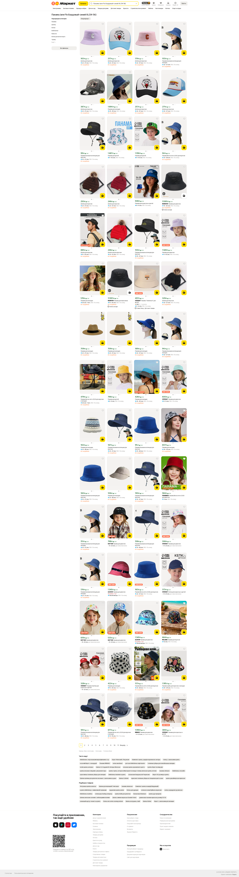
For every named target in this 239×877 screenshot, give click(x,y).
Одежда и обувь (98, 832)
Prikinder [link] (165, 495)
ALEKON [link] (110, 592)
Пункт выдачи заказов (166, 826)
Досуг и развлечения (99, 818)
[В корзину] (102, 53)
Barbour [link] (165, 204)
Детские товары (98, 863)
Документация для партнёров (136, 854)
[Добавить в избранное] (102, 24)
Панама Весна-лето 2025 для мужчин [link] (173, 155)
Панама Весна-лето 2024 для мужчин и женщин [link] (92, 400)
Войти (184, 3)
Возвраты (130, 829)
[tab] (57, 8)
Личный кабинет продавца (135, 849)
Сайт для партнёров (133, 857)
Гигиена (95, 826)
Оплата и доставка (132, 821)
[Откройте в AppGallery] (68, 827)
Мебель (95, 821)
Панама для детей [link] (113, 155)
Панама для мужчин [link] (171, 640)
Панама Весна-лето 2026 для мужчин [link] (146, 592)
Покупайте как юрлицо (134, 823)
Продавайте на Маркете (134, 851)
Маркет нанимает (165, 829)
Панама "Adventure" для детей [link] (145, 301)
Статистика (8, 873)
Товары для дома (98, 835)
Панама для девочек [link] (171, 204)
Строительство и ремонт (100, 860)
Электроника (97, 829)
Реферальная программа (167, 821)
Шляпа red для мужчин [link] (115, 252)
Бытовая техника (98, 823)
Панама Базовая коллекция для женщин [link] (171, 61)
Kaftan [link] (110, 544)
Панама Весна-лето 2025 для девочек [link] (173, 496)
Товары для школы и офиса (101, 851)
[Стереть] (136, 4)
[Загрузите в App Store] (55, 827)
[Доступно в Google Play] (61, 827)
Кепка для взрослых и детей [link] (174, 592)
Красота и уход (97, 840)
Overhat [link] (138, 300)
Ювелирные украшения (100, 865)
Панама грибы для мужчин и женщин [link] (173, 686)
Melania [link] (164, 640)
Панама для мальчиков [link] (118, 300)
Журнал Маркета (132, 832)
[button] (85, 18)
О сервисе (130, 826)
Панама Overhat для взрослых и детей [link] (90, 686)
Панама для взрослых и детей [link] (144, 203)
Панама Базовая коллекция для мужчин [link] (90, 156)
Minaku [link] (137, 732)
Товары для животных (99, 857)
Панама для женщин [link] (114, 109)
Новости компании (165, 818)
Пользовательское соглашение (23, 873)
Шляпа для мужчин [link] (86, 61)
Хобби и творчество (99, 843)
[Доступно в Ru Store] (74, 827)
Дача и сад (96, 846)
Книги (94, 849)
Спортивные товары (99, 854)
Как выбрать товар (132, 818)
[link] (94, 759)
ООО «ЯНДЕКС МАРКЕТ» (229, 872)
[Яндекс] (234, 874)
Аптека (95, 837)
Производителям (165, 823)
